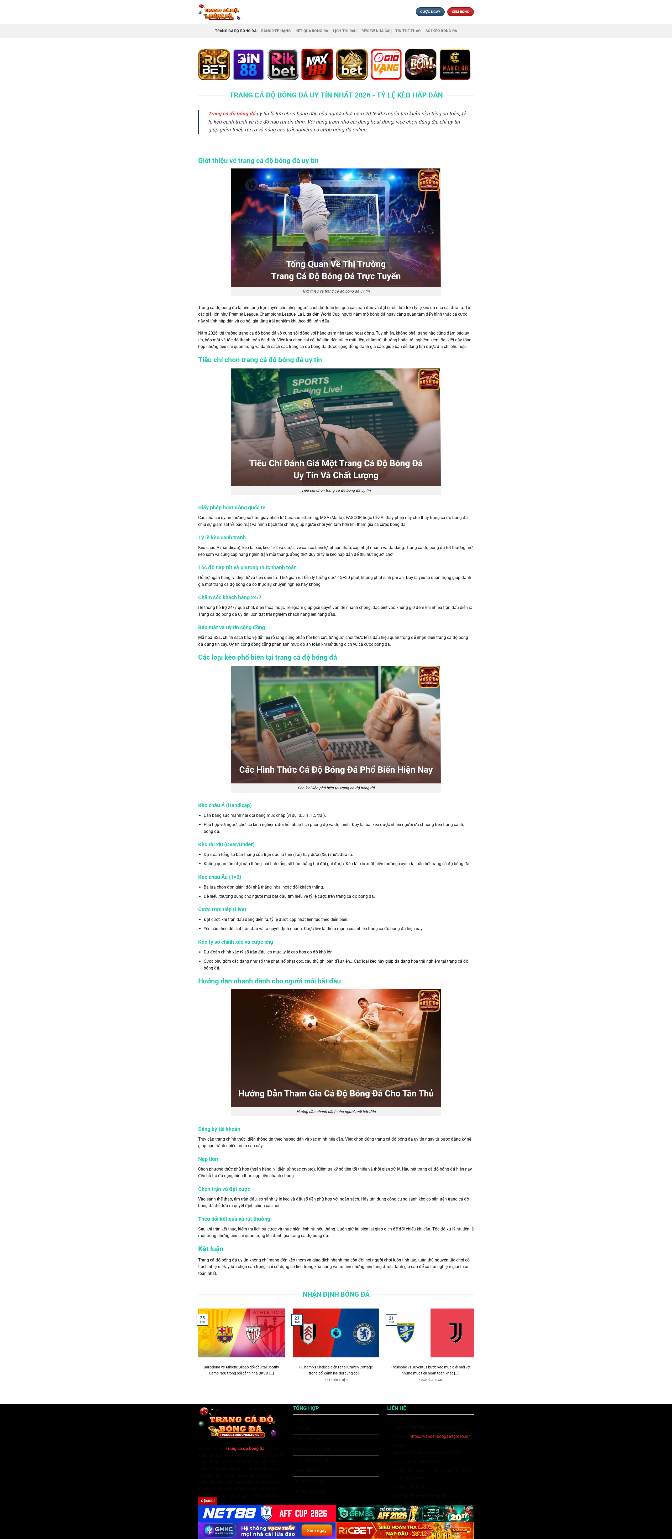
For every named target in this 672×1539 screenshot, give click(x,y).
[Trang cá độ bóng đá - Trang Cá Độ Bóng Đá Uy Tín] (221, 12)
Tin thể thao (408, 31)
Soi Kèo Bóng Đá (441, 31)
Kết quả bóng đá (312, 31)
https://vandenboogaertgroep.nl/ (440, 1436)
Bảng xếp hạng (276, 31)
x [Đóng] (207, 1501)
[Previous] (197, 1352)
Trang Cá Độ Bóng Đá (235, 31)
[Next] (475, 1352)
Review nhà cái (376, 31)
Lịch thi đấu (344, 31)
